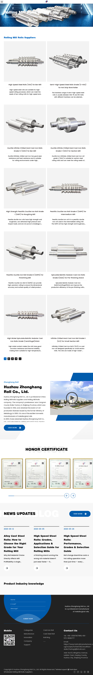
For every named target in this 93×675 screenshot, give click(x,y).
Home (6, 17)
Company (28, 641)
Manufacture (29, 634)
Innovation (28, 637)
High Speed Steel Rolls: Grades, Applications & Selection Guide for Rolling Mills (46, 543)
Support (27, 644)
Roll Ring (46, 637)
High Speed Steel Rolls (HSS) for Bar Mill (25, 84)
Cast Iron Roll (48, 630)
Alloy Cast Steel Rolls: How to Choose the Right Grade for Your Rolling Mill (15, 543)
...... (44, 641)
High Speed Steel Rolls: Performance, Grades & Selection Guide (76, 543)
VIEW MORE (12, 427)
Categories (28, 630)
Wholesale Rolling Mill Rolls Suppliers (18, 672)
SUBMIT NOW (28, 619)
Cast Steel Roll (49, 634)
